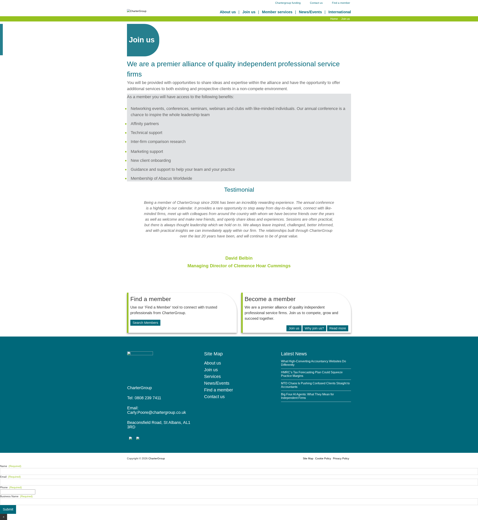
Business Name (16, 496)
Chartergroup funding (288, 2)
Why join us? (314, 328)
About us (228, 12)
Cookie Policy (323, 458)
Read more (337, 328)
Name (10, 466)
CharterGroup (156, 458)
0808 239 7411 (148, 398)
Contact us (316, 2)
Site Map (308, 458)
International (339, 12)
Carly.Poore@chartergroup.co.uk (156, 412)
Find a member (341, 2)
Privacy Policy (341, 458)
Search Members (145, 323)
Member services (277, 12)
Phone (11, 487)
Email (10, 476)
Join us (248, 12)
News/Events (310, 12)
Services (212, 376)
